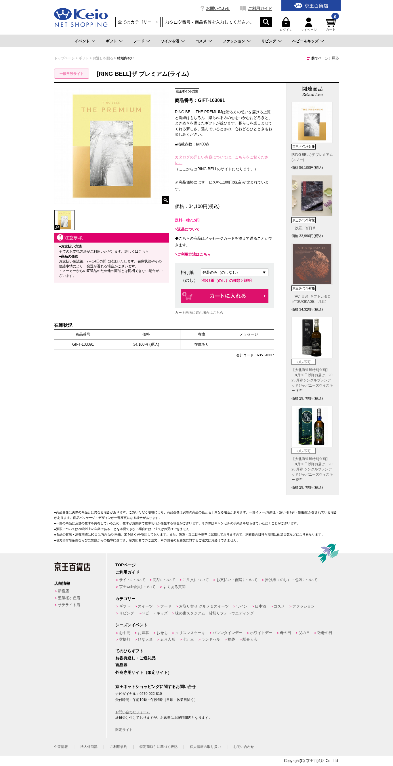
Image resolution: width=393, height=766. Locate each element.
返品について (188, 229)
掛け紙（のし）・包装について (291, 580)
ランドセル (210, 639)
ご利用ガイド (260, 8)
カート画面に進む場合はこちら (199, 313)
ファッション (234, 41)
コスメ (201, 41)
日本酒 (260, 606)
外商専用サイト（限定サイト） (143, 672)
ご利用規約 (118, 747)
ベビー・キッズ (155, 613)
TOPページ (125, 565)
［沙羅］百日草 (303, 228)
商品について (164, 580)
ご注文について (196, 580)
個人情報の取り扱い (205, 747)
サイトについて (132, 580)
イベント (82, 41)
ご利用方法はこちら (194, 254)
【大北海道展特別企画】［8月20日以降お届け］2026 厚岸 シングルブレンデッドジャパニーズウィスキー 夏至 (312, 469)
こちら (143, 251)
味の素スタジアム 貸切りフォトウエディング (214, 613)
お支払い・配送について (236, 580)
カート (331, 24)
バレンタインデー (228, 633)
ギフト (111, 41)
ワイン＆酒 (170, 41)
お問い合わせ (218, 8)
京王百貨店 (315, 761)
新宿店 (63, 591)
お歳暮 (143, 633)
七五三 (188, 639)
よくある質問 (174, 587)
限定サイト (124, 730)
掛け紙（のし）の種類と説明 (227, 280)
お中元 (124, 633)
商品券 (121, 665)
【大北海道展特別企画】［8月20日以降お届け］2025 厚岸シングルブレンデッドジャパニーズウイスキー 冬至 (312, 380)
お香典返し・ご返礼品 (135, 658)
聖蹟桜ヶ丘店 (69, 598)
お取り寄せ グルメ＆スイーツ (204, 606)
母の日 (285, 633)
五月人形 (167, 639)
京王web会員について (137, 587)
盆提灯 (124, 639)
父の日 (304, 633)
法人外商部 (89, 747)
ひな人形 (145, 639)
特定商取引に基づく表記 (159, 747)
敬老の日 (324, 633)
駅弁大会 (250, 639)
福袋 (231, 639)
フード (138, 41)
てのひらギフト (129, 650)
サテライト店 (69, 605)
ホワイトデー (261, 633)
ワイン (241, 606)
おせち (162, 633)
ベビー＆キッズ (305, 41)
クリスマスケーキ (190, 633)
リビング (268, 41)
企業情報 (61, 747)
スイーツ (145, 606)
